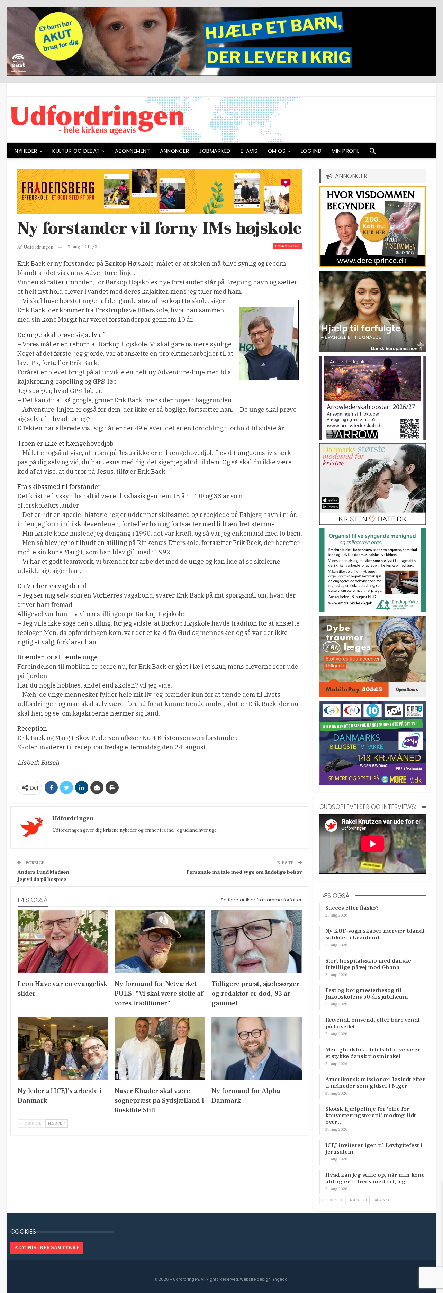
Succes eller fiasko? (352, 908)
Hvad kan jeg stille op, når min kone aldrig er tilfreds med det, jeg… (375, 1178)
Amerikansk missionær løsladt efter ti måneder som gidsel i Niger (375, 1083)
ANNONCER (174, 150)
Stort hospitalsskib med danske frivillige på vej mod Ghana (368, 964)
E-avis (249, 150)
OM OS (277, 150)
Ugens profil (287, 246)
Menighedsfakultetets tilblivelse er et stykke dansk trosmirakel (372, 1053)
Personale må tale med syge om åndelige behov (244, 872)
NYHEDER (26, 150)
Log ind (311, 150)
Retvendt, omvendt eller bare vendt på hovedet (372, 1023)
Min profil (345, 150)
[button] (372, 152)
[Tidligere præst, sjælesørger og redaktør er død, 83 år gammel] (256, 941)
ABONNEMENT (132, 150)
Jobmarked (214, 150)
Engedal (280, 1279)
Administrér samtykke (47, 1248)
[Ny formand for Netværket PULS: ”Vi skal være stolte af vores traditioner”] (160, 941)
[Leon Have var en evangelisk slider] (63, 941)
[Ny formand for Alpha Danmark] (256, 1048)
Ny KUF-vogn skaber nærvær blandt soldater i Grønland (374, 934)
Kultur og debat (76, 150)
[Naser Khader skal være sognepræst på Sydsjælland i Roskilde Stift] (160, 1048)
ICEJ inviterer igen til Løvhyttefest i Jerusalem (373, 1148)
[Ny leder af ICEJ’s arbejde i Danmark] (63, 1048)
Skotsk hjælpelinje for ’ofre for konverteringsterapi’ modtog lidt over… (370, 1115)
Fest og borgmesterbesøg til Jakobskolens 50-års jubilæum (366, 993)
